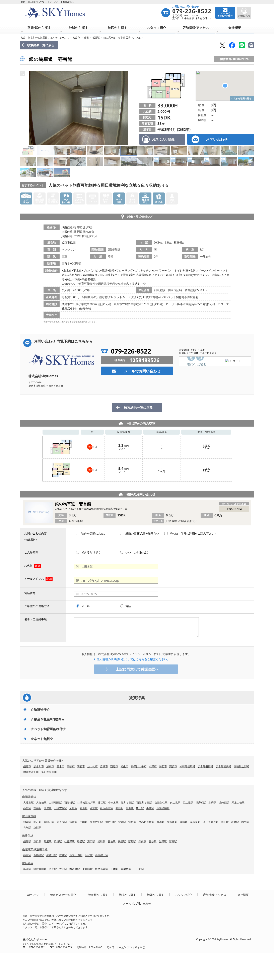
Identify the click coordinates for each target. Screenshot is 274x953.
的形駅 (83, 808)
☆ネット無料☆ (42, 739)
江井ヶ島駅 (127, 802)
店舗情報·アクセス (195, 27)
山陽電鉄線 (29, 797)
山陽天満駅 (75, 855)
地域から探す (78, 27)
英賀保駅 (195, 822)
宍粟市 (173, 766)
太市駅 (63, 869)
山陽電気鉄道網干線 (35, 849)
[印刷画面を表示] (251, 45)
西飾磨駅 (38, 855)
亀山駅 (140, 808)
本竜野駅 (74, 869)
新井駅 (173, 841)
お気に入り (244, 15)
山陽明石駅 (55, 802)
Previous (24, 108)
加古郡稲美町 (223, 766)
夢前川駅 (51, 855)
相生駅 (245, 822)
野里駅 (48, 841)
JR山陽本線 (29, 816)
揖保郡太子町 (138, 766)
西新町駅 (69, 802)
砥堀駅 (96, 37)
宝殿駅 (122, 822)
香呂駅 (81, 841)
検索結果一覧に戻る (40, 45)
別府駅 (212, 802)
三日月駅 (139, 869)
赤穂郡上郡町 (241, 766)
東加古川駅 (96, 822)
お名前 (28, 565)
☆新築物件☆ (40, 709)
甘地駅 (112, 841)
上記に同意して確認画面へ (137, 669)
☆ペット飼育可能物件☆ (48, 729)
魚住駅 (73, 822)
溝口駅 (91, 841)
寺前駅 (142, 841)
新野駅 (132, 841)
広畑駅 (63, 855)
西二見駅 (188, 802)
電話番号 (30, 593)
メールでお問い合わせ (142, 371)
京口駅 (37, 841)
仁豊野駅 (69, 841)
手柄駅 (150, 808)
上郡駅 (37, 827)
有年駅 (27, 827)
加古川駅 (110, 822)
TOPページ (32, 894)
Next (133, 108)
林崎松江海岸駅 (86, 802)
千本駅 (114, 869)
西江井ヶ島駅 (144, 802)
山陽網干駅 (101, 855)
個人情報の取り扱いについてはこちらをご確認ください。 (133, 659)
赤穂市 (104, 766)
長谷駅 (152, 841)
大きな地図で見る (242, 98)
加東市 (50, 766)
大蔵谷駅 (28, 802)
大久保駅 (62, 822)
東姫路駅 (172, 822)
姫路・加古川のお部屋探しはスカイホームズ (45, 37)
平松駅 (89, 855)
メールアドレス (34, 578)
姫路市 (76, 37)
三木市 (60, 766)
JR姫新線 (27, 863)
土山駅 (83, 822)
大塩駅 (73, 808)
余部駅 (53, 869)
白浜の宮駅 (106, 808)
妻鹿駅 (119, 808)
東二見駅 (175, 802)
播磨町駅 (201, 802)
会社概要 (234, 27)
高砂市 (71, 766)
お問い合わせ (217, 139)
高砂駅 (27, 808)
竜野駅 (235, 822)
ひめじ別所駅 (146, 822)
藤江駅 (102, 802)
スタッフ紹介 (156, 27)
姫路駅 (184, 822)
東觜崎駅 (87, 869)
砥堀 (86, 37)
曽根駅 (132, 822)
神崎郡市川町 (31, 772)
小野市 (153, 766)
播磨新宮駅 (101, 869)
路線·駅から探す (39, 27)
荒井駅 (37, 808)
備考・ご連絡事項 (35, 619)
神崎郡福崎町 (187, 766)
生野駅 (163, 841)
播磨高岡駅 (40, 869)
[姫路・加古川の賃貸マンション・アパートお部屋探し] (92, 12)
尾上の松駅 (238, 802)
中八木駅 (113, 802)
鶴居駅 (122, 841)
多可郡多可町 (49, 772)
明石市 (81, 766)
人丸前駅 (41, 802)
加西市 (163, 766)
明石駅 (37, 822)
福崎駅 (101, 841)
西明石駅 (49, 822)
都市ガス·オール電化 (63, 894)
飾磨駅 (130, 808)
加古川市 (38, 766)
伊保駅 (48, 808)
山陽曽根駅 (60, 808)
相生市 (124, 766)
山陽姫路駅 (162, 808)
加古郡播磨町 (205, 766)
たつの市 (92, 766)
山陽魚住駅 (160, 802)
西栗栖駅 (126, 869)
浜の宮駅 (224, 802)
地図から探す (117, 27)
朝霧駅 (27, 822)
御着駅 (160, 822)
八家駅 (94, 808)
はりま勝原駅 (210, 822)
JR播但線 (27, 835)
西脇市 (114, 766)
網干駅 (225, 822)
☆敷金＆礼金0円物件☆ (48, 719)
